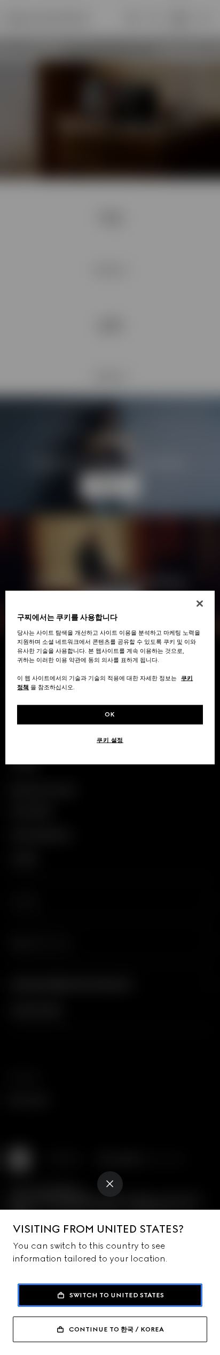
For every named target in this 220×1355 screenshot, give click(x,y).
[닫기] (199, 604)
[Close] (110, 1184)
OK (110, 714)
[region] (109, 678)
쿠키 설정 (110, 740)
